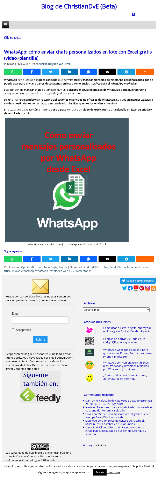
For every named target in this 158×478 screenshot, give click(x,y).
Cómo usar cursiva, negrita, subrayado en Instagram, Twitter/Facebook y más (127, 329)
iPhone (121, 267)
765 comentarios (81, 271)
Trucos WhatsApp (23, 271)
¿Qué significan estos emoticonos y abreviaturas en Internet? (125, 376)
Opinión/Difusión (32, 267)
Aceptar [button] (99, 472)
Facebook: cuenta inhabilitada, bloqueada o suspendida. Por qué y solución (118, 408)
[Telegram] (126, 72)
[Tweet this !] (50, 72)
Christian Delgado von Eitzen (54, 64)
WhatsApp (41, 271)
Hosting (87, 445)
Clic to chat (101, 267)
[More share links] (145, 72)
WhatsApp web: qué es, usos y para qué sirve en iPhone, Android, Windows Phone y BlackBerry (127, 353)
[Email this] (107, 72)
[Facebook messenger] (88, 72)
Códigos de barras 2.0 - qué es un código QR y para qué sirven (124, 340)
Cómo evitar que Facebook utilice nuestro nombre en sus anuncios (115, 422)
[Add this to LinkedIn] (69, 72)
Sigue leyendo (14, 251)
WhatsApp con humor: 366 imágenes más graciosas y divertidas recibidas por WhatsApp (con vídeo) (126, 366)
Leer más (113, 472)
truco (7, 271)
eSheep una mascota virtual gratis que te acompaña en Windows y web (117, 415)
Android (89, 267)
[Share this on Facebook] (32, 72)
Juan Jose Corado (96, 420)
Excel (112, 267)
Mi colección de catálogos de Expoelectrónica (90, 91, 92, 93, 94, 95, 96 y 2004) (118, 402)
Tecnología (50, 267)
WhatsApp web (58, 271)
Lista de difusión (137, 267)
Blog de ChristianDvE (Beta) (79, 6)
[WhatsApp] (13, 72)
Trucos (63, 267)
